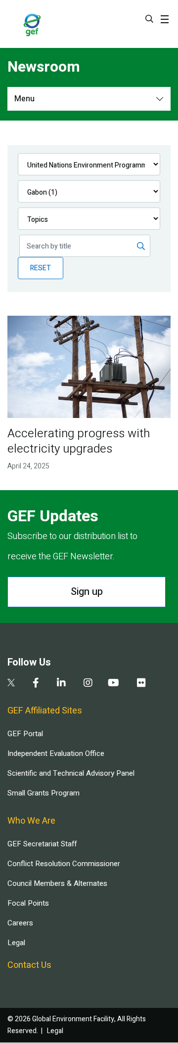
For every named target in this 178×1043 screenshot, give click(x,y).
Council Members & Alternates (57, 883)
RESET (40, 268)
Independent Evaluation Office (55, 753)
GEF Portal (25, 733)
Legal (16, 942)
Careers (20, 923)
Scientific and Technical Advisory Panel (70, 773)
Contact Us (29, 965)
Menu (24, 99)
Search (149, 19)
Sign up (87, 591)
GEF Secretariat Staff (42, 843)
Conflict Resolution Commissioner (63, 863)
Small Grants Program (43, 793)
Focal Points (28, 903)
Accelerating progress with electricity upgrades (78, 441)
